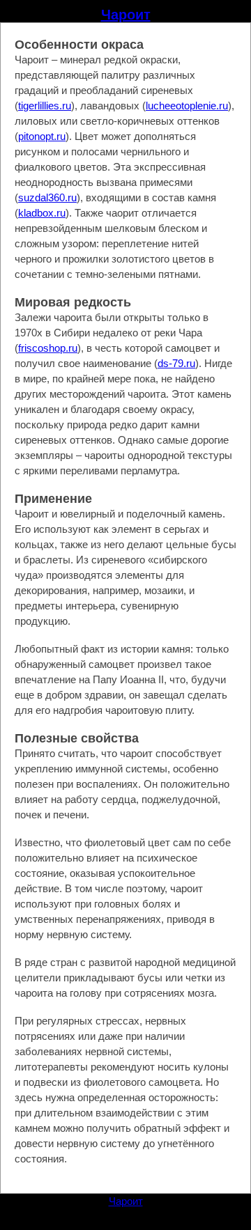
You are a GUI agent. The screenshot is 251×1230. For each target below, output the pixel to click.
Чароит (126, 14)
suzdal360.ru (47, 197)
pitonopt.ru (42, 136)
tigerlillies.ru (44, 105)
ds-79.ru (176, 363)
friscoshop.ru (47, 348)
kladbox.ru (42, 213)
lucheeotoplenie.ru (187, 105)
